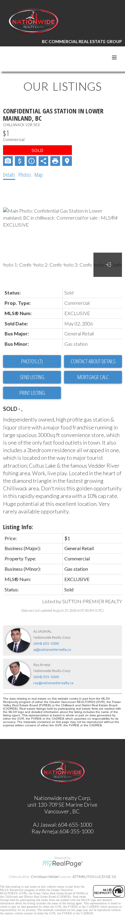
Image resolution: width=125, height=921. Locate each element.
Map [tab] (39, 174)
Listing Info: (18, 527)
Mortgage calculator (93, 377)
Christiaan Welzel (45, 876)
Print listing (32, 392)
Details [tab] (9, 174)
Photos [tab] (25, 174)
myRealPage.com (62, 864)
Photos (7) (32, 361)
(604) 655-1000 (46, 643)
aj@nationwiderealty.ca (52, 649)
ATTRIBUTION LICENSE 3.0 (94, 876)
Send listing (32, 377)
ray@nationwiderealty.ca (53, 683)
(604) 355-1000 (46, 676)
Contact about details (93, 361)
